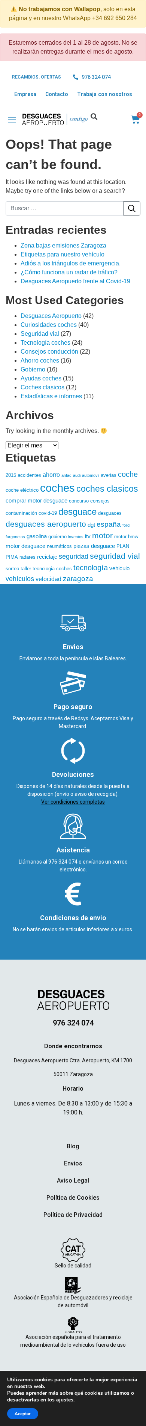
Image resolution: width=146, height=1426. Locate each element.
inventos (75, 537)
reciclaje (47, 557)
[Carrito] (135, 119)
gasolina (37, 536)
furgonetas (15, 537)
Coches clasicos (42, 387)
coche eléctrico (22, 490)
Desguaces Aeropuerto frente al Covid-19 (75, 281)
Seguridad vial (40, 334)
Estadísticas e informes (51, 396)
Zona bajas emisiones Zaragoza (63, 245)
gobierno (57, 536)
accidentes (29, 475)
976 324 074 (63, 862)
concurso (79, 501)
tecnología (90, 568)
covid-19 (48, 513)
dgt (91, 525)
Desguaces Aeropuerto (51, 316)
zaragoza (78, 579)
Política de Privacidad (73, 1214)
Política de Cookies (73, 1197)
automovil (90, 475)
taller (26, 568)
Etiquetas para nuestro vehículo (62, 254)
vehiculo (119, 568)
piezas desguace (94, 546)
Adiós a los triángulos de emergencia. (71, 263)
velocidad (48, 578)
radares (27, 557)
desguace (77, 512)
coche (128, 474)
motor (102, 535)
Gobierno (33, 369)
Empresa (25, 94)
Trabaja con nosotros (104, 94)
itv (88, 536)
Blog (73, 1146)
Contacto (56, 94)
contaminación (21, 513)
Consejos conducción (49, 351)
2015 (11, 475)
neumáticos (59, 546)
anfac (66, 475)
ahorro (51, 474)
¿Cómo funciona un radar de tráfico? (69, 272)
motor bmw (126, 536)
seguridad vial (115, 556)
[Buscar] (131, 208)
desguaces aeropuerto (46, 524)
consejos (100, 501)
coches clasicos (107, 489)
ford (126, 525)
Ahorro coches (40, 360)
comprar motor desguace (36, 501)
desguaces (110, 513)
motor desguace (25, 546)
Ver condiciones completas (73, 802)
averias (108, 475)
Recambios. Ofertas (36, 77)
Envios (73, 1163)
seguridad (73, 556)
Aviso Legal (73, 1180)
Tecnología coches (45, 342)
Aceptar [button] (23, 1414)
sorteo (12, 568)
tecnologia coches (52, 568)
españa (109, 524)
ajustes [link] (64, 1399)
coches (57, 488)
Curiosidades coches (49, 325)
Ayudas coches (41, 378)
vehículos (20, 579)
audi (76, 475)
